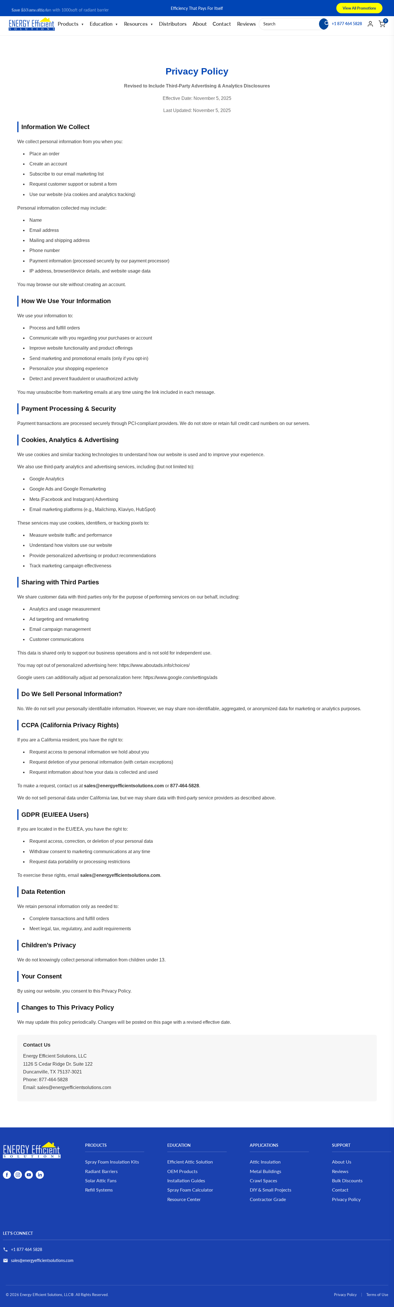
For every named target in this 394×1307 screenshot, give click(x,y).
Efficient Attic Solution (190, 1161)
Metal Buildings (265, 1171)
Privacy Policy (346, 1199)
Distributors (173, 23)
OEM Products (182, 1171)
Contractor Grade (268, 1199)
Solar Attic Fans (101, 1180)
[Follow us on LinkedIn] (40, 1174)
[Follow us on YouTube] (29, 1174)
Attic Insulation (265, 1161)
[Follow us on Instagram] (18, 1174)
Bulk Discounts (347, 1180)
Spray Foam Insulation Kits (112, 1161)
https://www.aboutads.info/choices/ (154, 665)
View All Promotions (359, 8)
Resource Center (184, 1199)
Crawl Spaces (263, 1180)
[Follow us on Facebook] (7, 1174)
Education (104, 23)
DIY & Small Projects (270, 1189)
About (200, 23)
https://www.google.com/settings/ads (180, 677)
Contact (222, 23)
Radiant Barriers (101, 1171)
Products (71, 23)
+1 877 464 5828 (26, 1249)
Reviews (246, 23)
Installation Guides (186, 1180)
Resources (138, 23)
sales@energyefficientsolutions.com (42, 1260)
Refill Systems (99, 1189)
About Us (341, 1161)
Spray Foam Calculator (190, 1189)
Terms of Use (377, 1294)
